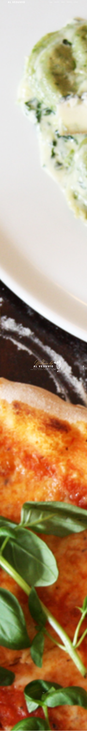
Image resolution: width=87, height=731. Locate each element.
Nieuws (63, 2)
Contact (76, 2)
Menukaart (56, 2)
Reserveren (69, 2)
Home (51, 2)
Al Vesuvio (16, 2)
